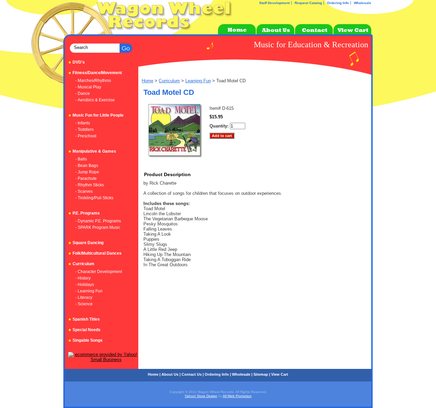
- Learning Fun (89, 291)
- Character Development (98, 271)
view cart (279, 374)
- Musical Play (88, 87)
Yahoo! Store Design (201, 396)
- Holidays (84, 284)
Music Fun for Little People (98, 115)
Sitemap (260, 374)
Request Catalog (308, 3)
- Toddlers (84, 129)
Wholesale (362, 3)
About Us (169, 374)
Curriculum (169, 80)
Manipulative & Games (94, 151)
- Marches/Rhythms (93, 80)
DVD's (79, 62)
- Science (84, 304)
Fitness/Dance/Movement (97, 72)
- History (83, 278)
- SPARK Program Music (97, 227)
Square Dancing (88, 242)
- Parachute (86, 178)
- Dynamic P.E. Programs (98, 221)
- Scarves (84, 191)
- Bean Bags (86, 165)
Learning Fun (198, 80)
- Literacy (83, 297)
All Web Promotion (237, 396)
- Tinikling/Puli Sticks (94, 198)
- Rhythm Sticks (89, 185)
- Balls (81, 159)
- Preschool (85, 136)
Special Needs (86, 329)
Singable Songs (88, 340)
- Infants (82, 123)
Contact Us (192, 374)
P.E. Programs (86, 213)
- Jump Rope (87, 172)
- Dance (82, 93)
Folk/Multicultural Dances (97, 253)
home (153, 374)
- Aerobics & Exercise (95, 100)
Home (147, 80)
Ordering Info (338, 3)
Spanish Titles (86, 319)
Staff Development (274, 3)
